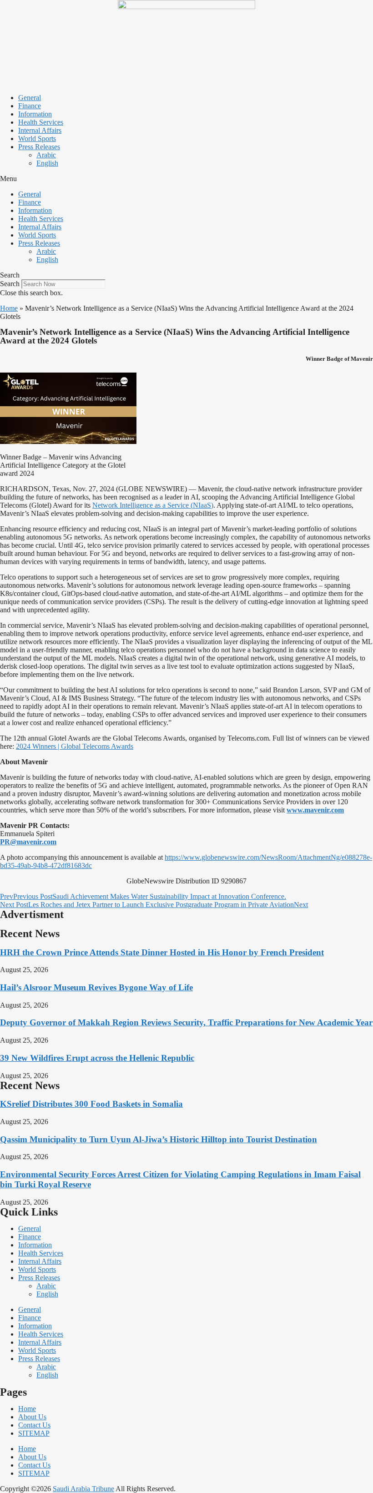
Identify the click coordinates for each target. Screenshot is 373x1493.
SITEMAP (34, 1433)
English (47, 163)
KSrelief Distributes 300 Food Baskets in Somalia (91, 1104)
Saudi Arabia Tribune (83, 1489)
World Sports (37, 138)
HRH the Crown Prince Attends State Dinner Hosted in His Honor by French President (162, 952)
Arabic (46, 155)
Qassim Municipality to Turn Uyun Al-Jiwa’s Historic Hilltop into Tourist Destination (158, 1139)
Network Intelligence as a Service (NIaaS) (152, 505)
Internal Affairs (39, 130)
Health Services (40, 122)
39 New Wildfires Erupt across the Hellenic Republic (97, 1058)
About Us (32, 1417)
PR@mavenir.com (28, 842)
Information (35, 114)
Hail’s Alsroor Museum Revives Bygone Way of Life (96, 987)
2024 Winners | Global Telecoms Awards (74, 746)
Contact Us (34, 1425)
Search (10, 284)
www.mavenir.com (315, 810)
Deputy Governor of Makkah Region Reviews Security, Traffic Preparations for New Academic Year (186, 1022)
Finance (29, 106)
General (29, 97)
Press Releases (39, 147)
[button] (186, 179)
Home (9, 308)
